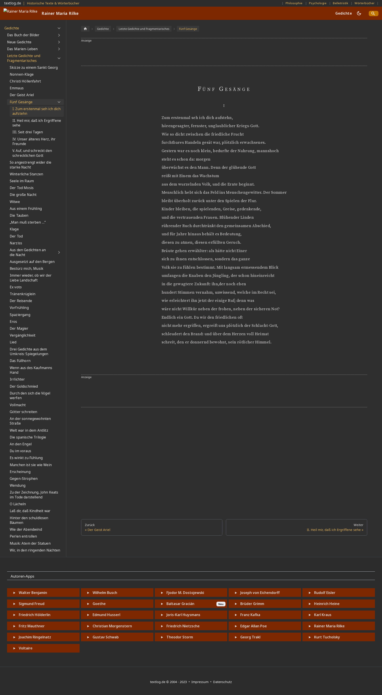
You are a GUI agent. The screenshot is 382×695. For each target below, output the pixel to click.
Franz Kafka (250, 614)
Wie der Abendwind (26, 529)
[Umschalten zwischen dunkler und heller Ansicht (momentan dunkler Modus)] (359, 13)
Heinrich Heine (327, 603)
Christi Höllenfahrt (25, 81)
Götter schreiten (23, 412)
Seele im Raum (22, 181)
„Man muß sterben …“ (28, 222)
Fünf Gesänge (21, 102)
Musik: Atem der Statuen (30, 543)
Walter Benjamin (33, 592)
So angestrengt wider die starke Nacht (30, 165)
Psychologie (318, 3)
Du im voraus (20, 451)
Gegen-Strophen (24, 478)
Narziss (16, 243)
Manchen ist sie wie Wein (31, 465)
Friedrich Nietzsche (183, 626)
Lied (13, 342)
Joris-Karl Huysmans (183, 614)
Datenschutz (222, 682)
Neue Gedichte (19, 42)
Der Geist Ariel (22, 95)
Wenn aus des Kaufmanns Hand (31, 370)
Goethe (99, 603)
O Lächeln (18, 504)
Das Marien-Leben (22, 49)
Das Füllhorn (20, 360)
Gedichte (343, 13)
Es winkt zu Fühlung (26, 458)
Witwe (15, 201)
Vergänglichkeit (22, 335)
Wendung (17, 485)
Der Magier (19, 328)
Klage (14, 229)
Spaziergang (20, 314)
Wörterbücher (365, 3)
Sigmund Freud (31, 603)
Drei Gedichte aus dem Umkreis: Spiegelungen (29, 351)
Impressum (200, 682)
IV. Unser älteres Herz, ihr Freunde (33, 141)
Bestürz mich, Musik (26, 268)
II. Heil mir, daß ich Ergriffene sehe (36, 123)
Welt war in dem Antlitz (29, 430)
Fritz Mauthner (32, 626)
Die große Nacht (23, 194)
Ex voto (16, 287)
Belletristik (340, 3)
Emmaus (17, 88)
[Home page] (85, 28)
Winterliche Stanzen (26, 174)
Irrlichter (17, 379)
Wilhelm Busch (105, 592)
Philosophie (294, 3)
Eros (13, 321)
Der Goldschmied (24, 386)
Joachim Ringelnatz (35, 637)
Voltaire (25, 648)
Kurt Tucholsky (327, 637)
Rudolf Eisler (324, 592)
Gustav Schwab (106, 637)
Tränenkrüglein (22, 294)
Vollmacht (18, 405)
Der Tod (16, 236)
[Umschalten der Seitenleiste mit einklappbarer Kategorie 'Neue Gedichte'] (59, 42)
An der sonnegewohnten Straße (30, 421)
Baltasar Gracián (180, 603)
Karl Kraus (322, 614)
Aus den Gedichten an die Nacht (28, 252)
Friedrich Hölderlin (34, 614)
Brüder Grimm (252, 603)
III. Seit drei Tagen (27, 132)
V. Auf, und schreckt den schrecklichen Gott (32, 153)
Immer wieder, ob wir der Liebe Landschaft (31, 278)
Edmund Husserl (106, 614)
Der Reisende (21, 301)
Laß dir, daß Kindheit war (30, 511)
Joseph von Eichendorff (260, 592)
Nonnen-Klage (22, 74)
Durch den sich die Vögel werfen (30, 395)
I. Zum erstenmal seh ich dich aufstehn (36, 111)
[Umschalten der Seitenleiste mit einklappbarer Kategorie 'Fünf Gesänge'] (59, 102)
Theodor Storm (179, 637)
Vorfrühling (19, 307)
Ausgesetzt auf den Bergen (32, 261)
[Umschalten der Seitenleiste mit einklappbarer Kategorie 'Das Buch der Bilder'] (59, 35)
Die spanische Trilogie (28, 437)
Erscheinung (20, 471)
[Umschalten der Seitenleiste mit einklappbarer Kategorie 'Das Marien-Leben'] (59, 49)
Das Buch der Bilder (23, 35)
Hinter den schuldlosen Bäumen (29, 520)
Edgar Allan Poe (253, 626)
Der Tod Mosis (22, 188)
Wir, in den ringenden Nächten (35, 550)
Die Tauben (19, 215)
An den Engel (21, 444)
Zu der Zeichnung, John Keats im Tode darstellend (34, 495)
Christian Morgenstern (112, 626)
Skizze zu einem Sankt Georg (34, 67)
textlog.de (12, 3)
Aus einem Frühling (26, 208)
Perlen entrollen (23, 536)
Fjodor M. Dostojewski (185, 592)
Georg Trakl (250, 637)
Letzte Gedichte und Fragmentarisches (23, 58)
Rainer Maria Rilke (329, 626)
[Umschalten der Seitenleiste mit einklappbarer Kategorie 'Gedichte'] (59, 28)
